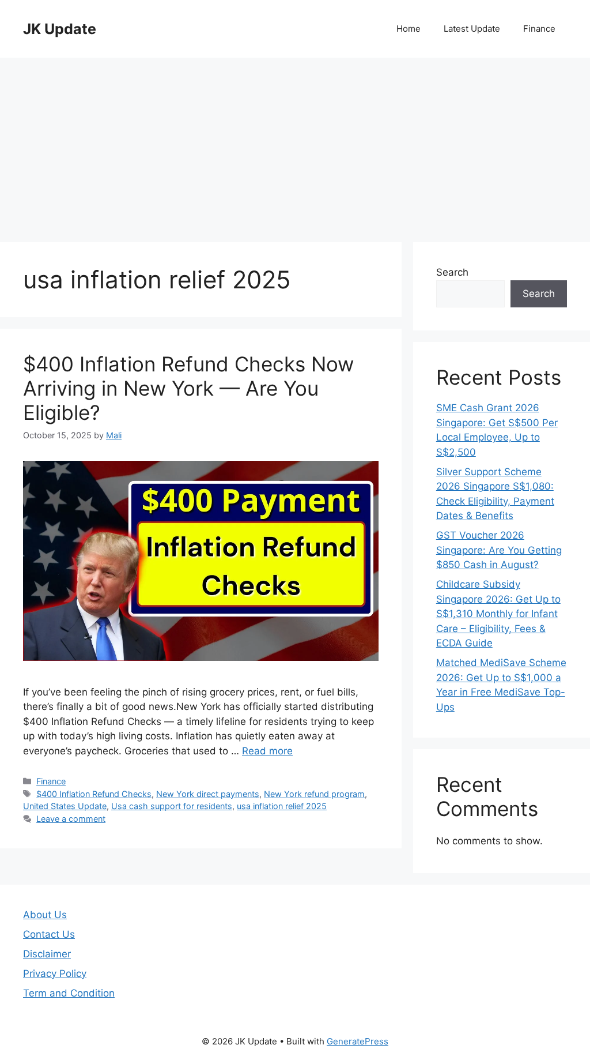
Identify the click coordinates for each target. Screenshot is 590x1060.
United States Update (65, 806)
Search (452, 272)
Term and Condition (69, 993)
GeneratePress (357, 1041)
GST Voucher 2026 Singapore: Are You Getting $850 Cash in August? (499, 549)
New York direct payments (207, 794)
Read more (267, 751)
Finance (539, 28)
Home (408, 28)
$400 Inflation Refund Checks (94, 794)
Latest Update (472, 28)
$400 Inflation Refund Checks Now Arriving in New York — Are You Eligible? (188, 388)
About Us (45, 914)
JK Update (59, 28)
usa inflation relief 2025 (282, 806)
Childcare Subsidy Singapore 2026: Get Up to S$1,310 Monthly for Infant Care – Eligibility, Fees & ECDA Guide (498, 613)
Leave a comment (70, 819)
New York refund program (314, 794)
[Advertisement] (295, 144)
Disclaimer (47, 954)
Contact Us (49, 934)
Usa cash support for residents (171, 806)
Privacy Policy (54, 973)
